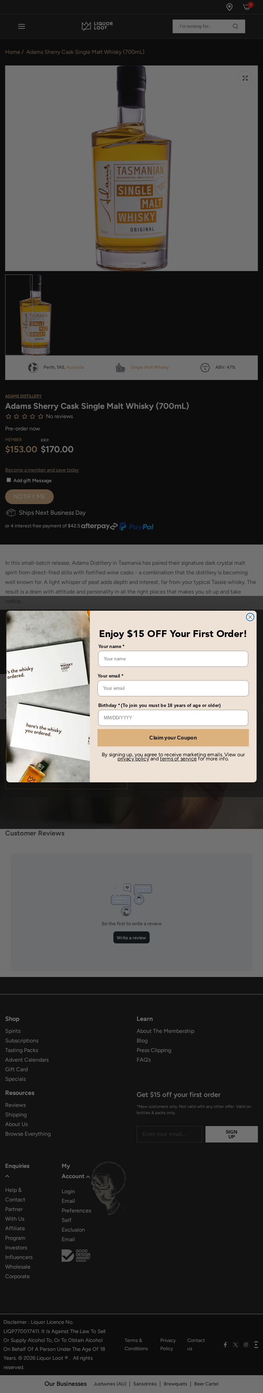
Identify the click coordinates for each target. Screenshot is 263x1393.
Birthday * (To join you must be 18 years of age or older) (159, 705)
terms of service (178, 759)
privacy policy (133, 759)
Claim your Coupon (173, 738)
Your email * (110, 676)
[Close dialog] (250, 617)
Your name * (111, 646)
